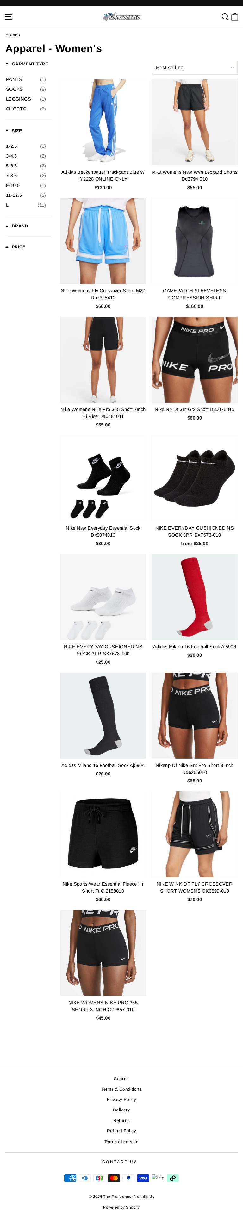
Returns (121, 1120)
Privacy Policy (121, 1099)
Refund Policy (121, 1131)
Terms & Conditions (121, 1089)
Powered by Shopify (121, 1207)
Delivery (121, 1110)
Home (11, 35)
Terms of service (121, 1141)
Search (121, 1078)
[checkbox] (26, 79)
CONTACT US (120, 1162)
